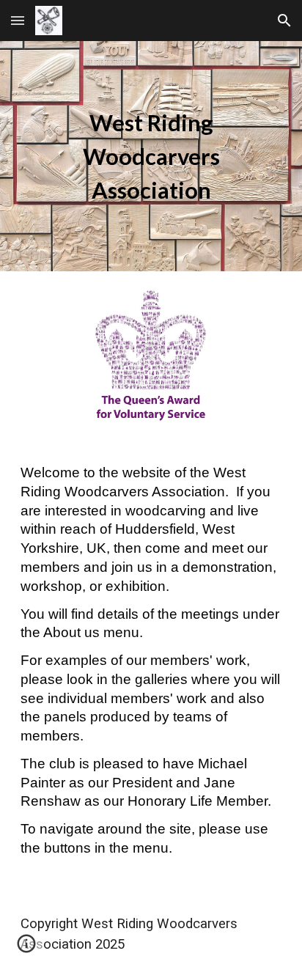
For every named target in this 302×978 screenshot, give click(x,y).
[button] (17, 20)
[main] (151, 156)
